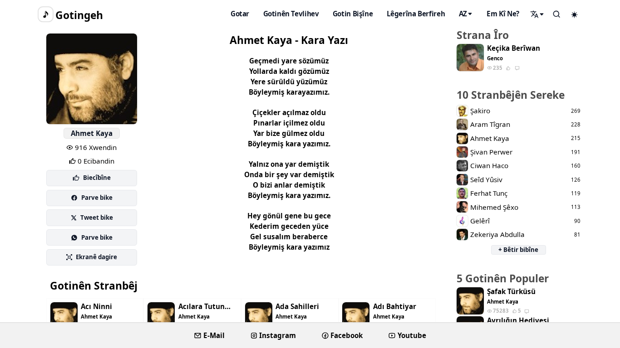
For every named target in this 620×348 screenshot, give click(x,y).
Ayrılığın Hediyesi (518, 320)
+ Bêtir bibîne (518, 250)
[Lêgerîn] (537, 14)
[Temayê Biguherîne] (574, 14)
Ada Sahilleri (297, 306)
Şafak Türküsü (511, 291)
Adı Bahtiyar (394, 306)
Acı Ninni (96, 306)
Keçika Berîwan (513, 48)
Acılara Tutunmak (207, 306)
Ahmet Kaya (92, 133)
